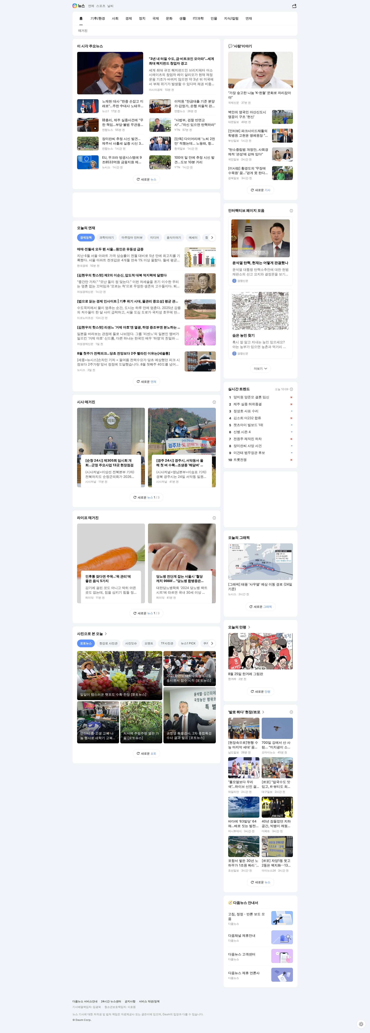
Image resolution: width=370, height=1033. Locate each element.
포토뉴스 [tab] (86, 643)
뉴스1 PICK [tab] (188, 643)
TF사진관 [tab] (167, 643)
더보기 (258, 368)
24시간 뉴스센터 (111, 1001)
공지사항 (130, 1001)
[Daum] (75, 6)
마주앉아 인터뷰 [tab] (132, 237)
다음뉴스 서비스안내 (85, 1001)
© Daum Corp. (81, 1019)
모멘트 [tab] (149, 643)
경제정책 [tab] (86, 237)
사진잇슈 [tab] (131, 643)
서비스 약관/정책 (149, 1001)
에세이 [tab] (193, 237)
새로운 (148, 179)
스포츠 (100, 6)
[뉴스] (81, 6)
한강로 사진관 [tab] (108, 643)
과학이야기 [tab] (106, 237)
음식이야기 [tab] (174, 237)
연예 (91, 6)
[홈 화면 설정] (361, 1024)
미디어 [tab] (154, 237)
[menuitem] (81, 18)
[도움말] (214, 402)
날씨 (110, 6)
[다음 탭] (212, 237)
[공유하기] (294, 6)
